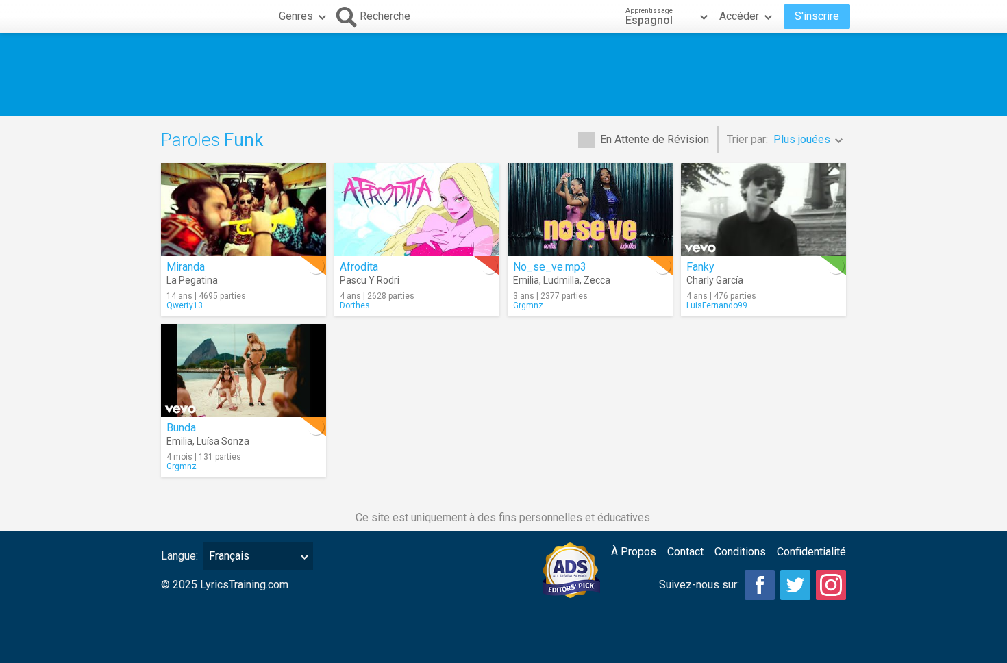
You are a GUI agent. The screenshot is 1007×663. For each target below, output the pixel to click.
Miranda (185, 266)
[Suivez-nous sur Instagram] (831, 585)
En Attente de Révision (654, 139)
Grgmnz (528, 305)
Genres (296, 16)
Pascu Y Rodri (369, 280)
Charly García (714, 280)
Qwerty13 (184, 305)
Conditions (740, 551)
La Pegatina (192, 280)
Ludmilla (561, 280)
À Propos (633, 551)
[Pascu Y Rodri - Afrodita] (416, 209)
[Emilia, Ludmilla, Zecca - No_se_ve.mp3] (590, 209)
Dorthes (355, 305)
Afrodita (359, 266)
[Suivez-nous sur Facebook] (760, 585)
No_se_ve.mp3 (549, 266)
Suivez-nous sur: (699, 584)
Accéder (739, 16)
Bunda (181, 427)
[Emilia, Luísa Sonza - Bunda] (243, 370)
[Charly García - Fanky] (763, 209)
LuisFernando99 (716, 305)
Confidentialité (811, 551)
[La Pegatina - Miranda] (243, 209)
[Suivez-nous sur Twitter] (795, 585)
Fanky (700, 266)
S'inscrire (817, 16)
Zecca (597, 280)
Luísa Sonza (223, 441)
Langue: (179, 555)
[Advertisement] (503, 74)
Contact (685, 551)
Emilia (526, 280)
